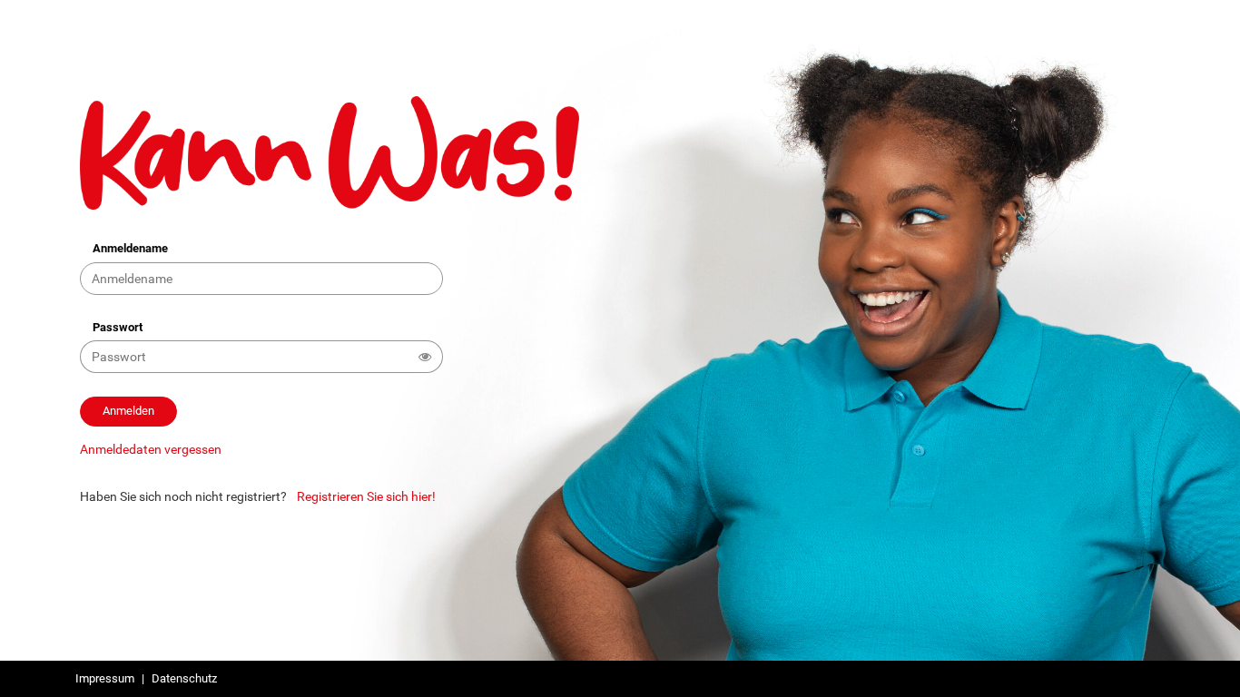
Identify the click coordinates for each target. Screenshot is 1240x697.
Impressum (104, 678)
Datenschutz (184, 678)
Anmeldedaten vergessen (150, 449)
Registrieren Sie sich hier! (366, 496)
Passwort (118, 327)
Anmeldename (130, 248)
